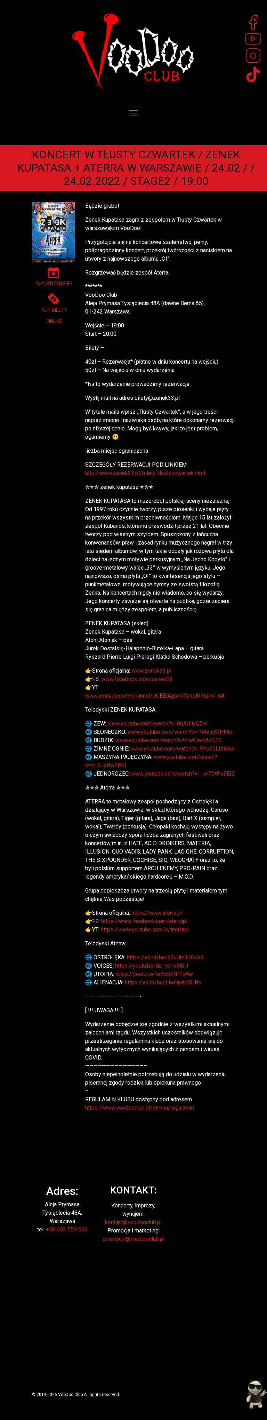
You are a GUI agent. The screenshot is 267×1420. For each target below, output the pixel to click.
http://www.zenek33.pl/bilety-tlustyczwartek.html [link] (145, 473)
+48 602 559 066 (67, 1229)
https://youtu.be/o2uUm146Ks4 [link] (165, 957)
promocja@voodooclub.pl (133, 1239)
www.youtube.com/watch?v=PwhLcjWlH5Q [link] (180, 732)
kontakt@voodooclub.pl (133, 1222)
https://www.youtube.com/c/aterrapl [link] (145, 929)
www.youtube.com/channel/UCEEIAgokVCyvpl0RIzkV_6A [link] (155, 695)
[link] (136, 679)
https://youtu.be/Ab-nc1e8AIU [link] (151, 965)
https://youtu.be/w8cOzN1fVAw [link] (154, 974)
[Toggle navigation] (133, 113)
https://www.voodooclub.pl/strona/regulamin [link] (139, 1107)
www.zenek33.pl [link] (151, 670)
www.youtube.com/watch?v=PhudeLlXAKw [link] (182, 748)
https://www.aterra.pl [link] (156, 913)
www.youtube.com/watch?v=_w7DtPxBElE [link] (182, 773)
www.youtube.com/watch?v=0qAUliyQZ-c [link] (157, 723)
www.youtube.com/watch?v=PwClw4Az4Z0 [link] (168, 740)
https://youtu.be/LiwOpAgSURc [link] (163, 982)
